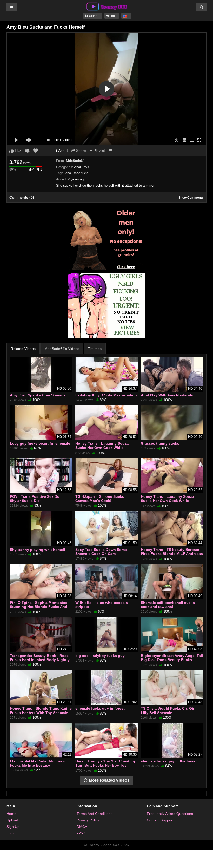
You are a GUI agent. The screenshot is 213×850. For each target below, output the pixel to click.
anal (68, 173)
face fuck (81, 173)
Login (113, 16)
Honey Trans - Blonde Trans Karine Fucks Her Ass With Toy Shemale (41, 710)
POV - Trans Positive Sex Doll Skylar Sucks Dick (36, 498)
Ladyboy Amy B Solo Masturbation (106, 395)
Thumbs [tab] (95, 348)
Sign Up (94, 16)
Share (80, 150)
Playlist (98, 150)
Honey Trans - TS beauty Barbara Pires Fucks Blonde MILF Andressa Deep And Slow (172, 553)
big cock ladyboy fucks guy (100, 655)
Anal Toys (81, 167)
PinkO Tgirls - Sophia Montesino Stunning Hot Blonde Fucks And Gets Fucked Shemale (39, 606)
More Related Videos (109, 780)
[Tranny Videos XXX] (106, 6)
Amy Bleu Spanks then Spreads (38, 395)
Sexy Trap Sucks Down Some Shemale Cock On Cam (101, 551)
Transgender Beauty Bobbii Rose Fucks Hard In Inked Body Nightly (40, 657)
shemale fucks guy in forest (100, 708)
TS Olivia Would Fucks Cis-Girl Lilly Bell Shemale (168, 710)
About (62, 150)
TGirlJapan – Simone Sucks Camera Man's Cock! (99, 498)
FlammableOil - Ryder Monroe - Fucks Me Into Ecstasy (37, 763)
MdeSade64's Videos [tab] (61, 348)
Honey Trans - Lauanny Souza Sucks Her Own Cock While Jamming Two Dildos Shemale (102, 447)
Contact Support (160, 820)
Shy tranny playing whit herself (37, 549)
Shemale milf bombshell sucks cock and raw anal (168, 604)
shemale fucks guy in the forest (169, 761)
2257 (81, 833)
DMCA (82, 827)
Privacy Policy (88, 820)
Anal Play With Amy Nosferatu (167, 395)
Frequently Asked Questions (170, 814)
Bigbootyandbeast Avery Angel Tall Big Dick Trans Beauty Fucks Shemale (172, 659)
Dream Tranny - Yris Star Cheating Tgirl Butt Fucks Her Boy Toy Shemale (105, 765)
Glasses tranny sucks (160, 443)
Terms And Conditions (94, 814)
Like (18, 151)
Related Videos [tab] (23, 348)
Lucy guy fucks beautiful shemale (40, 443)
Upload (12, 820)
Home (11, 814)
